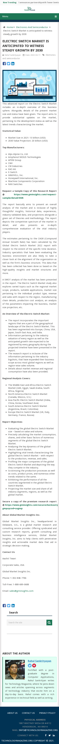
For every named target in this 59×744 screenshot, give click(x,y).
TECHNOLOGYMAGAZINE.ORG (17, 740)
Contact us (28, 713)
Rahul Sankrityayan (13, 55)
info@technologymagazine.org (38, 730)
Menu (5, 16)
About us (12, 713)
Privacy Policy (47, 713)
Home (10, 27)
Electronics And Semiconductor (32, 27)
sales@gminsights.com (21, 591)
